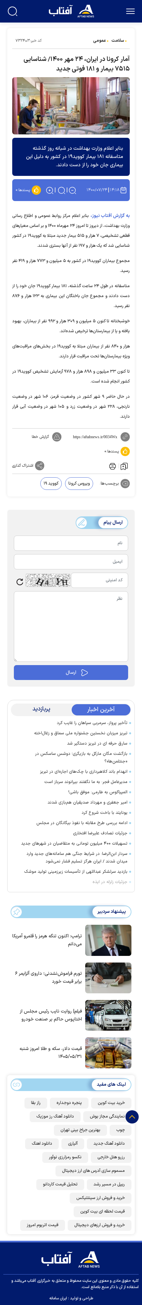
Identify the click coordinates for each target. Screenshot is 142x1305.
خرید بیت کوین (111, 1103)
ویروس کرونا (79, 483)
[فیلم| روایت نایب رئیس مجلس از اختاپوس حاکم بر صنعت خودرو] (106, 1014)
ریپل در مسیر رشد (109, 1184)
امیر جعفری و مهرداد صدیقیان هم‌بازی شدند (87, 802)
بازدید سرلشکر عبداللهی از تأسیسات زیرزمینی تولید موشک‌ (75, 871)
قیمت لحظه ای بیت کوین (102, 1211)
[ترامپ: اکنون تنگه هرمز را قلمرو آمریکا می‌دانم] (106, 939)
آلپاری (73, 1143)
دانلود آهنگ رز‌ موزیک (55, 1116)
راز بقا (36, 1103)
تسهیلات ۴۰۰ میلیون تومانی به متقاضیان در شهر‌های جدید (74, 843)
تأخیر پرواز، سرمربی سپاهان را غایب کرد (92, 723)
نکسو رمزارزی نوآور (65, 1157)
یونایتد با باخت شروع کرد (104, 812)
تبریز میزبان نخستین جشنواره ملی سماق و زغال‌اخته (79, 733)
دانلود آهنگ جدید (109, 1143)
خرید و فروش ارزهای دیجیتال (99, 1225)
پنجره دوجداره (69, 1103)
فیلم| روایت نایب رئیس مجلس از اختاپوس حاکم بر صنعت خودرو (51, 1015)
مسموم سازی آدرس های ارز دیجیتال (93, 1171)
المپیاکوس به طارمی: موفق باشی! (97, 792)
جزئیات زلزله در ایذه (109, 882)
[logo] (72, 10)
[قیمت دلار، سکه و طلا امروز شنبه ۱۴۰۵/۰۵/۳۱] (106, 1052)
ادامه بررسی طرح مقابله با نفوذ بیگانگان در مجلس (81, 823)
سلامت (117, 40)
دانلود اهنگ (42, 1143)
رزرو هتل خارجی (111, 1157)
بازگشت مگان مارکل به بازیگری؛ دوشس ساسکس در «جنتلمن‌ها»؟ (81, 758)
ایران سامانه (58, 1298)
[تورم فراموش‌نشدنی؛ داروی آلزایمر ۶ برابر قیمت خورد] (106, 977)
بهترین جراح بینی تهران (80, 1130)
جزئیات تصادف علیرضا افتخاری (100, 833)
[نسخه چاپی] (112, 466)
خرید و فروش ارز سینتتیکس (100, 1198)
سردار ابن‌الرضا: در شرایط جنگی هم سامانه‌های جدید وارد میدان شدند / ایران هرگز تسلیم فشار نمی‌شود (76, 858)
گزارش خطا (40, 437)
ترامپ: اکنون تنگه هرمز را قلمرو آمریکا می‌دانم (47, 940)
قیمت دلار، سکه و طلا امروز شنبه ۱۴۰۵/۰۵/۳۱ (50, 1052)
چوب (120, 1130)
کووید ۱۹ (51, 483)
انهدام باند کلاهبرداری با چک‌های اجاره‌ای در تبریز (83, 771)
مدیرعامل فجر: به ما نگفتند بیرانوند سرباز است (85, 782)
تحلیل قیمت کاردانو (60, 1184)
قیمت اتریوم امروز (42, 1225)
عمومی (99, 40)
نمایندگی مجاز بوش (107, 1116)
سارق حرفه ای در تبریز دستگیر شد (97, 743)
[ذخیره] (124, 466)
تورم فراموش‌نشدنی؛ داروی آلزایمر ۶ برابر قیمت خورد (48, 977)
